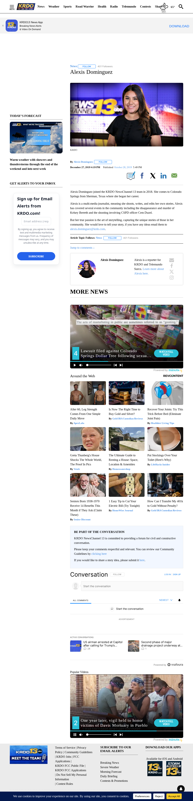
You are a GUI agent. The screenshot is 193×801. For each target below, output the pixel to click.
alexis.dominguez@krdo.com (87, 229)
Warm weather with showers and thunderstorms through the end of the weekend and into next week (34, 164)
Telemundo (129, 6)
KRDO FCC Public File (69, 765)
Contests (145, 6)
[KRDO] (26, 7)
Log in (167, 574)
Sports (67, 6)
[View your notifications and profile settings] (179, 600)
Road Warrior (85, 6)
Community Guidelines (78, 752)
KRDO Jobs (63, 756)
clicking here (99, 553)
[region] (126, 619)
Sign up (177, 574)
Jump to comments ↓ (82, 247)
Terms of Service (65, 747)
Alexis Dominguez (83, 161)
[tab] (80, 600)
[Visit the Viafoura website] (175, 664)
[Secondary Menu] (15, 6)
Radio (114, 6)
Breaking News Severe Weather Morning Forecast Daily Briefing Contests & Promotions (114, 771)
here (142, 560)
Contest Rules (64, 783)
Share (158, 6)
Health (102, 6)
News (41, 6)
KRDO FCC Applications (70, 770)
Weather (53, 6)
